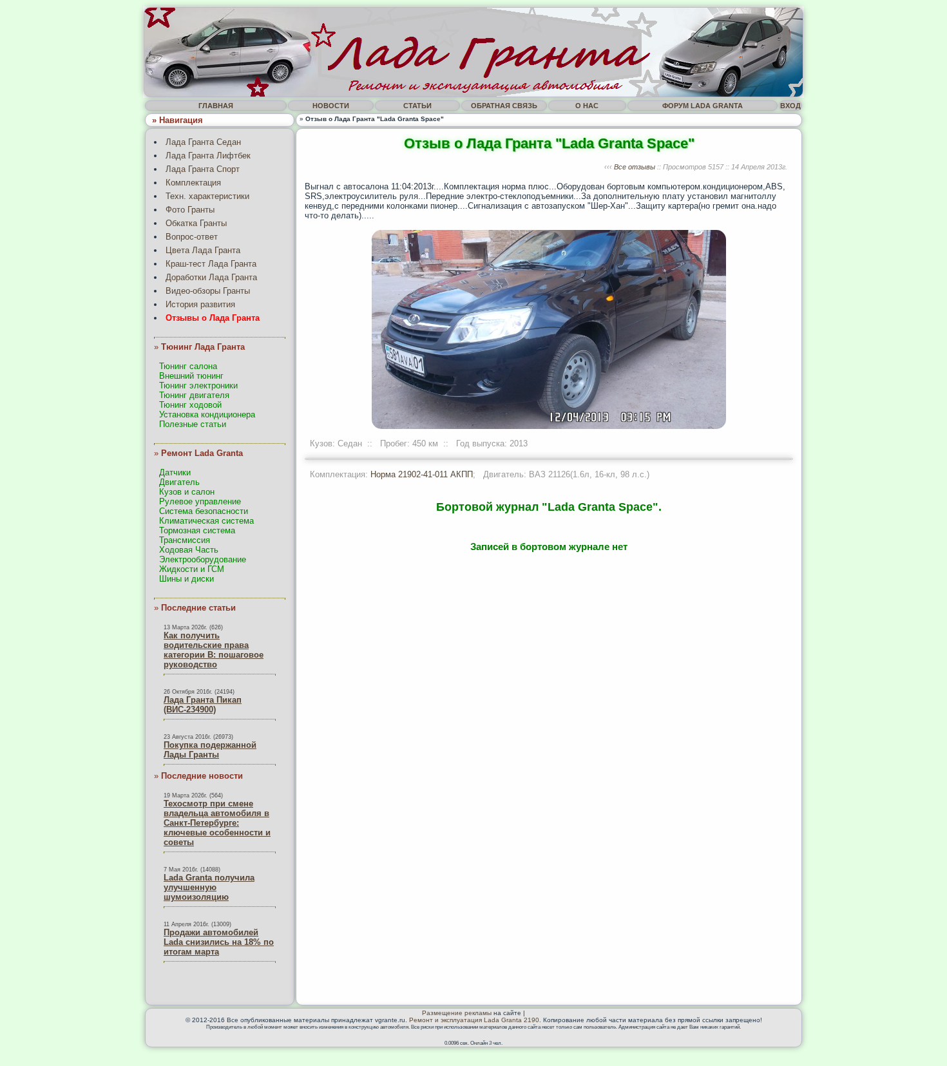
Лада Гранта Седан (203, 142)
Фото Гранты (190, 209)
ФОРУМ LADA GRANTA (702, 105)
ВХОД (790, 105)
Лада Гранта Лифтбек (208, 155)
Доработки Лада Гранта (211, 277)
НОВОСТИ (330, 105)
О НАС (586, 105)
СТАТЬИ (417, 105)
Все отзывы (634, 167)
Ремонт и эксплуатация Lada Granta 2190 (474, 1019)
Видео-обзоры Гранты (208, 291)
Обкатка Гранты (196, 223)
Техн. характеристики (207, 196)
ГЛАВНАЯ (215, 105)
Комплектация (193, 182)
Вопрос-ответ (192, 237)
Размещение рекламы (457, 1012)
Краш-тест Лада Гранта (211, 264)
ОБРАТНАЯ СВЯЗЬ (504, 105)
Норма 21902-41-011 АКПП (421, 474)
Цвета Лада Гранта (203, 250)
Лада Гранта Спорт (203, 169)
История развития (200, 304)
